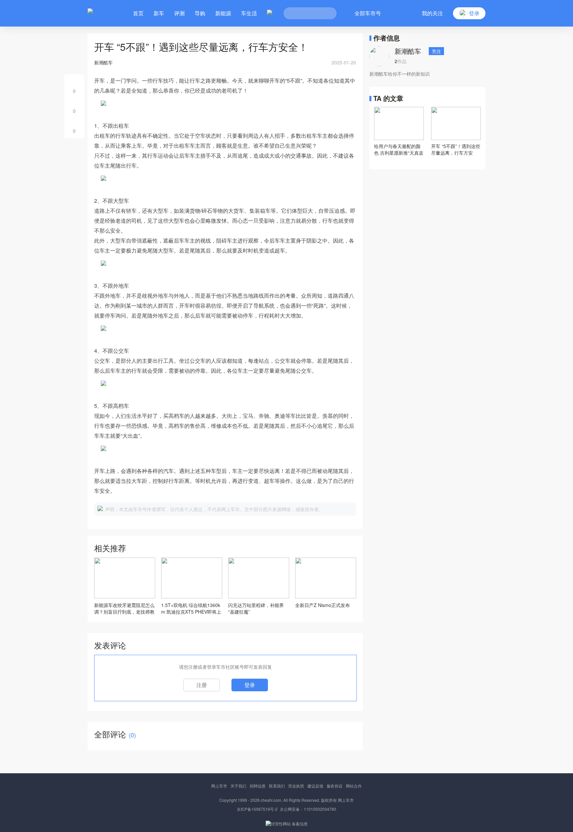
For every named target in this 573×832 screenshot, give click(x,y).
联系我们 (277, 786)
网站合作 (354, 786)
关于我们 (238, 786)
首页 (138, 13)
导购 (200, 13)
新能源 (223, 13)
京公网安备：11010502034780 (308, 809)
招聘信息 (258, 786)
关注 (436, 51)
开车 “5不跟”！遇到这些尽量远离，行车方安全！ (455, 149)
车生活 (249, 13)
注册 (201, 685)
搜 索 (327, 13)
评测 (179, 13)
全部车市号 (367, 13)
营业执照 (296, 786)
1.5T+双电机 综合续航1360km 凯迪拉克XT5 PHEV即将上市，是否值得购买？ (191, 608)
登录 (249, 685)
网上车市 (219, 786)
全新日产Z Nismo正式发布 (322, 605)
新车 (159, 13)
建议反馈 (315, 786)
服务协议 (335, 786)
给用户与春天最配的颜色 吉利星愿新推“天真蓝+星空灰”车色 (398, 149)
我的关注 (432, 13)
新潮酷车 (408, 51)
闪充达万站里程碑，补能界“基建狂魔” (256, 608)
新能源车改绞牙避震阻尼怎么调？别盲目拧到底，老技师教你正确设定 (124, 608)
